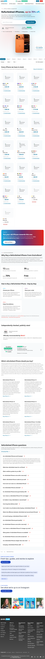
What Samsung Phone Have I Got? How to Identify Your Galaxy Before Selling (17, 575)
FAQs (29, 634)
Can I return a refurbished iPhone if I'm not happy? (15, 496)
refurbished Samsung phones (14, 317)
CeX (28, 652)
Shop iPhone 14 (6, 416)
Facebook (3, 626)
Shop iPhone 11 (28, 435)
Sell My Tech (20, 3)
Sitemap (29, 641)
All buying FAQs (4, 451)
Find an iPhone (30, 22)
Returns (2, 636)
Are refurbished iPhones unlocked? (12, 487)
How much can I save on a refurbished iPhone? (14, 483)
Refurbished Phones (29, 3)
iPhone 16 (19, 59)
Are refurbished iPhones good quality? (12, 520)
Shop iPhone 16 (6, 396)
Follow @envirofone (6, 591)
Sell (41, 1)
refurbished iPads (4, 317)
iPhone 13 (35, 59)
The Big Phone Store (19, 652)
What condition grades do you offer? (12, 471)
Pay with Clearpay (31, 645)
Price (14, 61)
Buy (37, 1)
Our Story (3, 634)
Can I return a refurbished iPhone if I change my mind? (17, 528)
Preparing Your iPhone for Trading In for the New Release (14, 569)
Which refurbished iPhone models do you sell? (14, 479)
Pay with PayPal (31, 647)
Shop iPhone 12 (6, 435)
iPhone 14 (30, 59)
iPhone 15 (24, 59)
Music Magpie (8, 652)
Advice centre (30, 627)
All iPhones (3, 59)
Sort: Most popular (39, 61)
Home (2, 551)
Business (11, 639)
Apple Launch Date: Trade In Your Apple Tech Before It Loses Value (15, 566)
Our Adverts (3, 632)
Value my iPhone (8, 242)
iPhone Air (14, 59)
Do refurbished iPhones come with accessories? (15, 536)
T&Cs (11, 633)
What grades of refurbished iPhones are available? (15, 532)
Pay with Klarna (31, 643)
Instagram (3, 630)
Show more (4, 578)
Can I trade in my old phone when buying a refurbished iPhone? (19, 508)
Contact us (3, 624)
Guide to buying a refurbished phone (31, 631)
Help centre (30, 625)
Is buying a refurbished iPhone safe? (12, 544)
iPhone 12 (40, 59)
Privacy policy (12, 631)
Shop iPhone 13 (28, 416)
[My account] (34, 1)
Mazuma (13, 652)
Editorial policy (31, 636)
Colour (8, 61)
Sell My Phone (4, 3)
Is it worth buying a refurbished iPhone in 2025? (15, 516)
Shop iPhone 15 (28, 396)
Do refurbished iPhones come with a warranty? (15, 475)
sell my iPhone (21, 315)
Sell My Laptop (12, 3)
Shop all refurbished (37, 69)
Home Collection (40, 644)
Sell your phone (40, 629)
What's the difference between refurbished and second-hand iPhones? (20, 512)
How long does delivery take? (10, 504)
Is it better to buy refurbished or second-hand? (14, 500)
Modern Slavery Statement (17, 657)
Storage (2, 61)
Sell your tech (39, 634)
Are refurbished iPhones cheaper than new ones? (15, 540)
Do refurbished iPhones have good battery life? (15, 491)
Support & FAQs (13, 637)
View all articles (6, 562)
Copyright (12, 635)
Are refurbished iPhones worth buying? (13, 456)
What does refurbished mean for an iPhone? (14, 467)
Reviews (38, 639)
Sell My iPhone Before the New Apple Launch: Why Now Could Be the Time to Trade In (19, 572)
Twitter (2, 628)
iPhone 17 (8, 59)
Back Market (25, 652)
